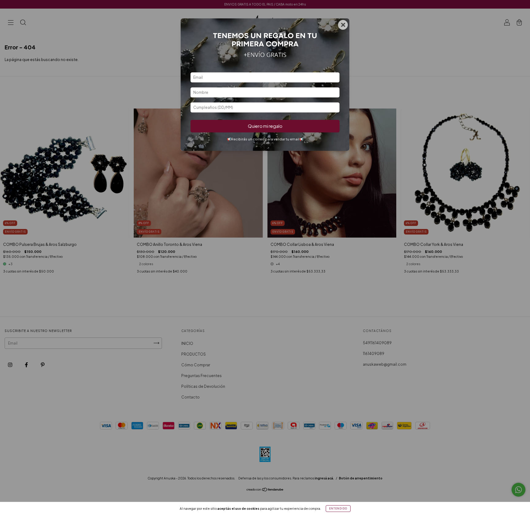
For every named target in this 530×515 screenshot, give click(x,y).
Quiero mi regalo (265, 126)
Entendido (338, 508)
